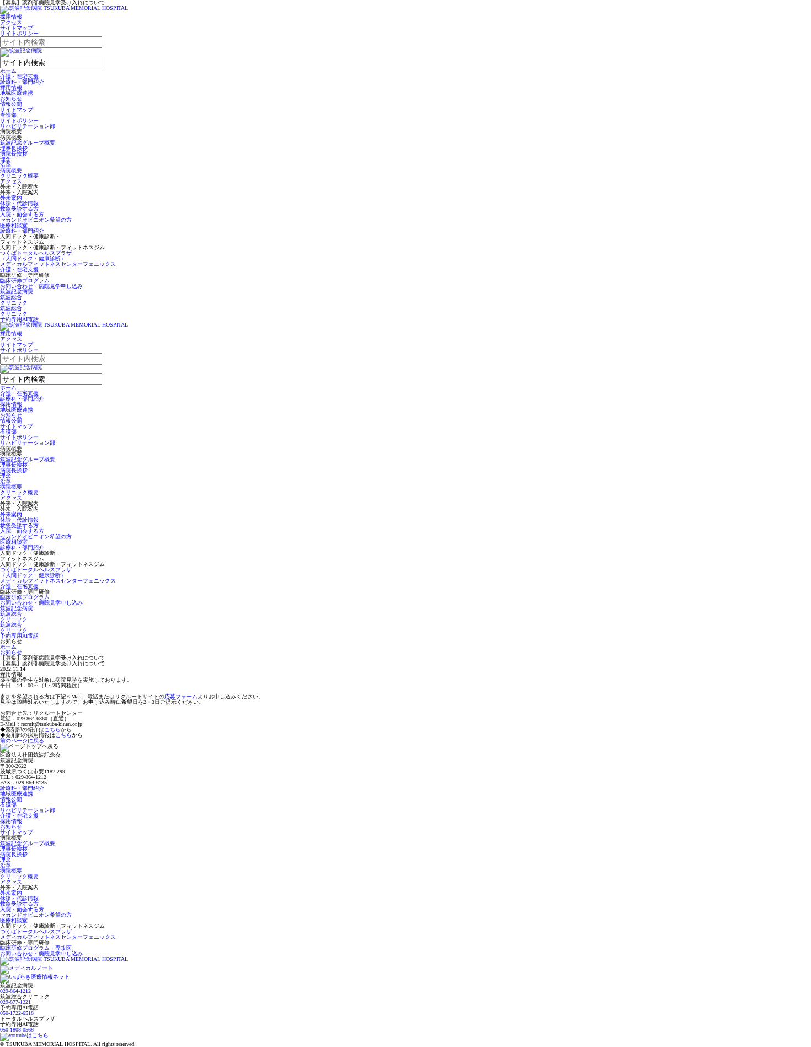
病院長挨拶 (14, 154)
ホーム (8, 71)
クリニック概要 (19, 176)
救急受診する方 (19, 209)
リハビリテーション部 (27, 126)
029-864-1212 (15, 991)
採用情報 (11, 17)
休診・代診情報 (19, 203)
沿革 (5, 165)
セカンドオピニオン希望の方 (36, 220)
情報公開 (11, 104)
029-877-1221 (15, 1002)
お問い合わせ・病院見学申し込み (41, 286)
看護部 (8, 115)
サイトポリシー (19, 33)
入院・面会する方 (22, 214)
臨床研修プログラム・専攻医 (36, 948)
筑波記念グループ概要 (27, 143)
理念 (5, 159)
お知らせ (11, 98)
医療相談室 (14, 225)
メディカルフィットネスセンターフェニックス (58, 264)
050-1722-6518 (17, 1013)
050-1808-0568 (17, 1030)
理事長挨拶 (14, 148)
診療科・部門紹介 (22, 82)
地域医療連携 (16, 93)
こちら (52, 730)
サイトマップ (16, 28)
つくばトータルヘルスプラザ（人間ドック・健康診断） (36, 255)
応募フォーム (181, 696)
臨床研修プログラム (25, 280)
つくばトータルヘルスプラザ (36, 931)
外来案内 (11, 198)
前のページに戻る (22, 741)
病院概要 (11, 170)
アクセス (11, 22)
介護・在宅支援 (19, 76)
